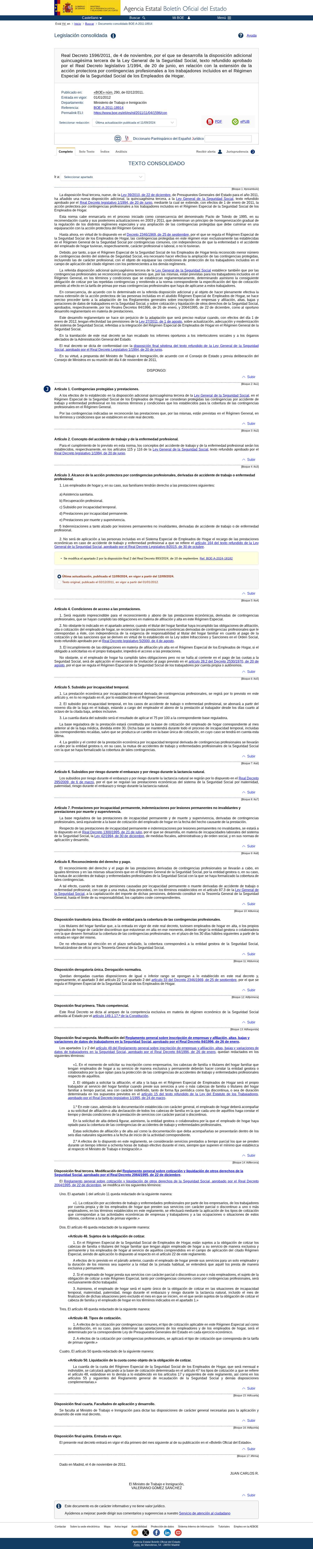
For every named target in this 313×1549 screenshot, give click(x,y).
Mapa (107, 1526)
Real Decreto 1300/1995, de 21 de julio (112, 832)
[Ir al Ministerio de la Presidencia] (87, 7)
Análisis (121, 151)
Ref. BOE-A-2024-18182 (216, 558)
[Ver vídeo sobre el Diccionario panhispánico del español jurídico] (117, 139)
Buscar (89, 23)
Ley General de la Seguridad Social (204, 199)
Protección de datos (162, 1526)
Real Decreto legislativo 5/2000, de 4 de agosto (138, 641)
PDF (218, 121)
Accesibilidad (139, 1526)
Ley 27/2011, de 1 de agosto (160, 321)
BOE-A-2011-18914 (108, 108)
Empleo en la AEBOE (246, 1526)
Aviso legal (121, 1526)
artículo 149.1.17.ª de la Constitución (120, 1016)
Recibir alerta (206, 151)
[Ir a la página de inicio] (175, 9)
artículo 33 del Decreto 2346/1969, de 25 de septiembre (194, 980)
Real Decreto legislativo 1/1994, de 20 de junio (116, 202)
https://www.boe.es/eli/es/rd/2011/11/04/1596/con (130, 113)
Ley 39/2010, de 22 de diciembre (146, 195)
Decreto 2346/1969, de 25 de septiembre (158, 234)
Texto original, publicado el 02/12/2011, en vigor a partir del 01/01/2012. (110, 582)
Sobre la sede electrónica (85, 1526)
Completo (66, 151)
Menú (221, 18)
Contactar (60, 1526)
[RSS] (134, 1535)
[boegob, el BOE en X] (145, 1535)
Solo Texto (87, 151)
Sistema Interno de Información (196, 1526)
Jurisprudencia (237, 151)
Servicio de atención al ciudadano (204, 1513)
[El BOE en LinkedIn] (167, 1535)
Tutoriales (224, 1526)
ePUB (245, 121)
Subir (251, 377)
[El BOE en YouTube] (178, 1535)
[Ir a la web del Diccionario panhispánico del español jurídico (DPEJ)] (126, 138)
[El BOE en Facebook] (156, 1535)
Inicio (77, 23)
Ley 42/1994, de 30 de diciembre (119, 836)
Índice (105, 151)
